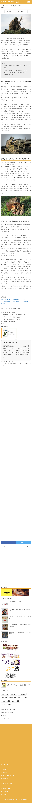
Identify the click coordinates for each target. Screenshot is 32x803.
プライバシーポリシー (9, 775)
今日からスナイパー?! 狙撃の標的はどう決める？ (14, 299)
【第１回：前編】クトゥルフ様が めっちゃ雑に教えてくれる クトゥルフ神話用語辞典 (19, 685)
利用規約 (5, 778)
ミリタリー (16, 11)
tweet (24, 543)
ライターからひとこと (10, 74)
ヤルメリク (23, 11)
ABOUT (5, 769)
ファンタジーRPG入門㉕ (15, 601)
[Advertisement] (16, 387)
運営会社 (5, 772)
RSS (4, 794)
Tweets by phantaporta (7, 712)
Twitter (5, 791)
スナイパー (8, 11)
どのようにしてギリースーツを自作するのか (15, 70)
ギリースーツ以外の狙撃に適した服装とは (15, 72)
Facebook (5, 788)
